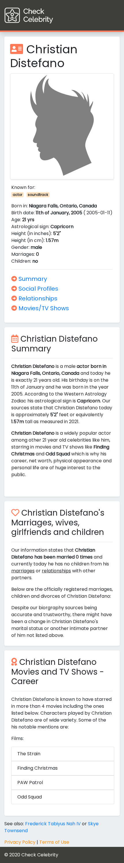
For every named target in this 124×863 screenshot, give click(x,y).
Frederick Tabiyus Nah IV (53, 823)
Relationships (37, 298)
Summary (32, 279)
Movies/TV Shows (43, 308)
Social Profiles (37, 289)
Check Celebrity (39, 854)
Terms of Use (54, 842)
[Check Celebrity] (39, 15)
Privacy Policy (19, 842)
